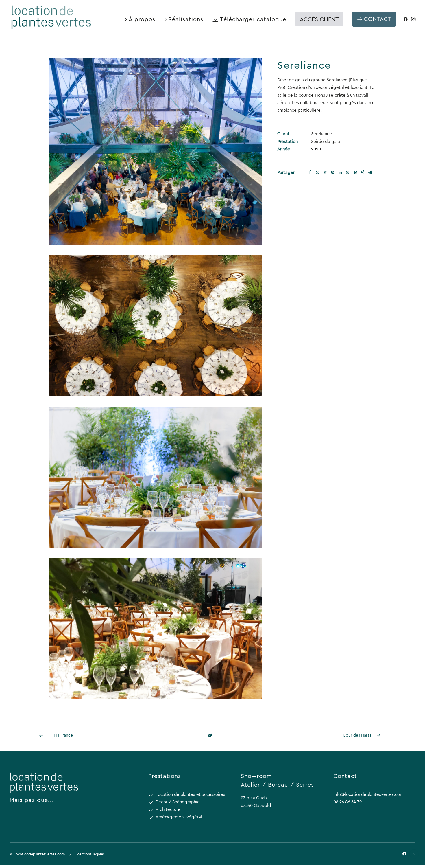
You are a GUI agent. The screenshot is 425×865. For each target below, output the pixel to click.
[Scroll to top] (414, 853)
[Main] (212, 735)
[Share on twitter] (317, 172)
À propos (142, 19)
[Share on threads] (324, 172)
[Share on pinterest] (332, 172)
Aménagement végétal (179, 817)
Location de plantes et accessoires (190, 794)
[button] (406, 19)
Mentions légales (90, 854)
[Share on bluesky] (355, 172)
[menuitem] (140, 19)
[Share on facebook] (309, 172)
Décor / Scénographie (178, 802)
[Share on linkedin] (340, 172)
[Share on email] (370, 172)
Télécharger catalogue (253, 19)
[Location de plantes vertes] (52, 16)
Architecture (168, 809)
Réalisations (185, 19)
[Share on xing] (362, 172)
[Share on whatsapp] (347, 172)
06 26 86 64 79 (347, 802)
